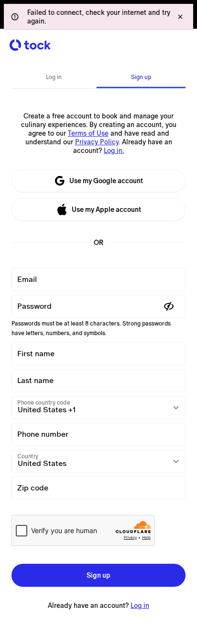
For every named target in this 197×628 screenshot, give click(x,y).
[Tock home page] (30, 45)
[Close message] (180, 16)
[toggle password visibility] (168, 306)
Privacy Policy (97, 142)
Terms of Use (88, 133)
